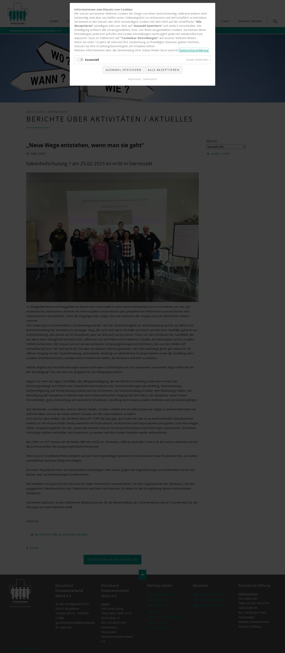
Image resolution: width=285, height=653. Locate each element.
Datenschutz (150, 79)
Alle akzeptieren (163, 70)
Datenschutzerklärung (193, 50)
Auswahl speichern (123, 70)
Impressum (134, 79)
